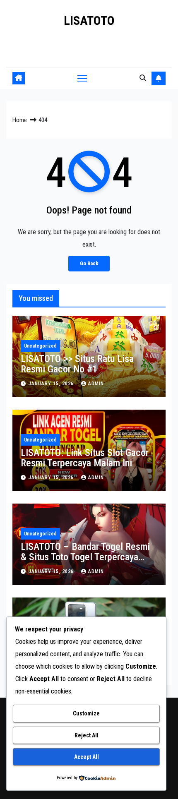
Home (19, 120)
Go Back (89, 263)
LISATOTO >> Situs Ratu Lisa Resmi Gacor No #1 (77, 364)
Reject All (87, 735)
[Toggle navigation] (82, 78)
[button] (143, 78)
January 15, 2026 (52, 383)
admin (96, 383)
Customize (86, 713)
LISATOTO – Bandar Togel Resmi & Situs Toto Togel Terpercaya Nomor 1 (85, 557)
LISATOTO (89, 20)
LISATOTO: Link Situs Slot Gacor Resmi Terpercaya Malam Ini (85, 458)
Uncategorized (40, 346)
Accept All (86, 756)
